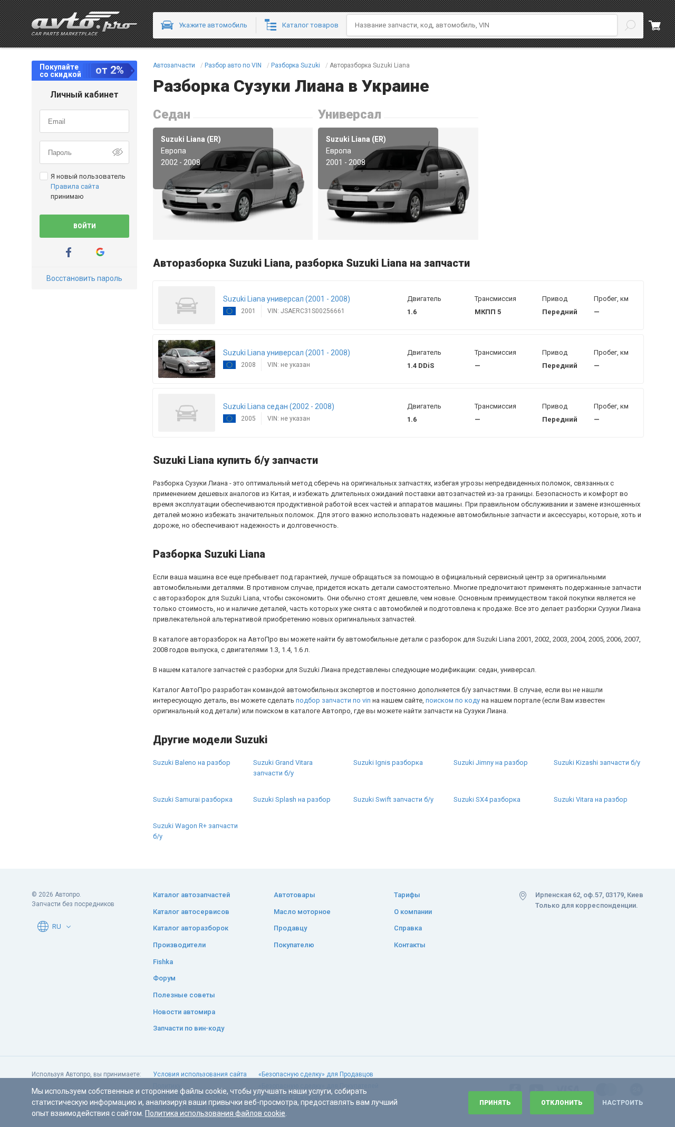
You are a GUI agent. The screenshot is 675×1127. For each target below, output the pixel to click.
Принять (495, 1102)
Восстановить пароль (84, 278)
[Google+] (100, 252)
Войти (84, 226)
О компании (413, 912)
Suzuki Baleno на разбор (191, 762)
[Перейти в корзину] (662, 25)
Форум (164, 978)
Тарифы (407, 895)
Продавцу (290, 928)
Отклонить (562, 1102)
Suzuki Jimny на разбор (491, 762)
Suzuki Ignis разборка (388, 762)
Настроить (622, 1102)
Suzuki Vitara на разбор (591, 799)
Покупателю (294, 945)
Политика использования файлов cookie (215, 1113)
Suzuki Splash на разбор (292, 799)
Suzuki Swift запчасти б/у (393, 799)
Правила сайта (75, 186)
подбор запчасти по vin (333, 700)
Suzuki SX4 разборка (487, 799)
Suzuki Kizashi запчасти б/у (597, 762)
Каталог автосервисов (191, 912)
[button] (186, 305)
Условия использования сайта (200, 1074)
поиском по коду (453, 700)
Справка (408, 928)
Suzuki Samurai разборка (193, 799)
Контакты (410, 945)
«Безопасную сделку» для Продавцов (315, 1074)
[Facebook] (68, 252)
